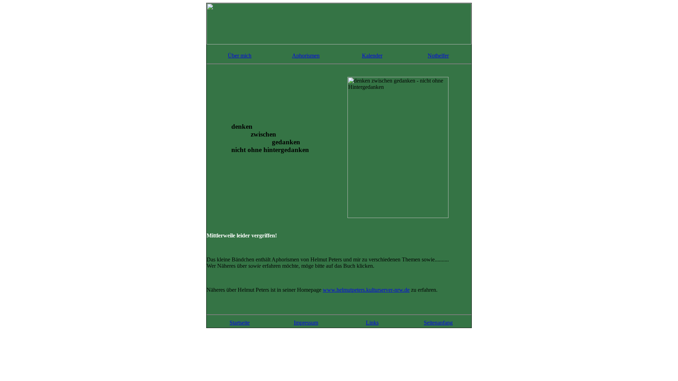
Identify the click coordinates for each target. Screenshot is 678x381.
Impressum (306, 323)
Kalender (372, 56)
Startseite (240, 323)
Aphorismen (306, 56)
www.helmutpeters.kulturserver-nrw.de (366, 290)
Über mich (239, 56)
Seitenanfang (438, 323)
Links (372, 323)
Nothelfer (438, 56)
